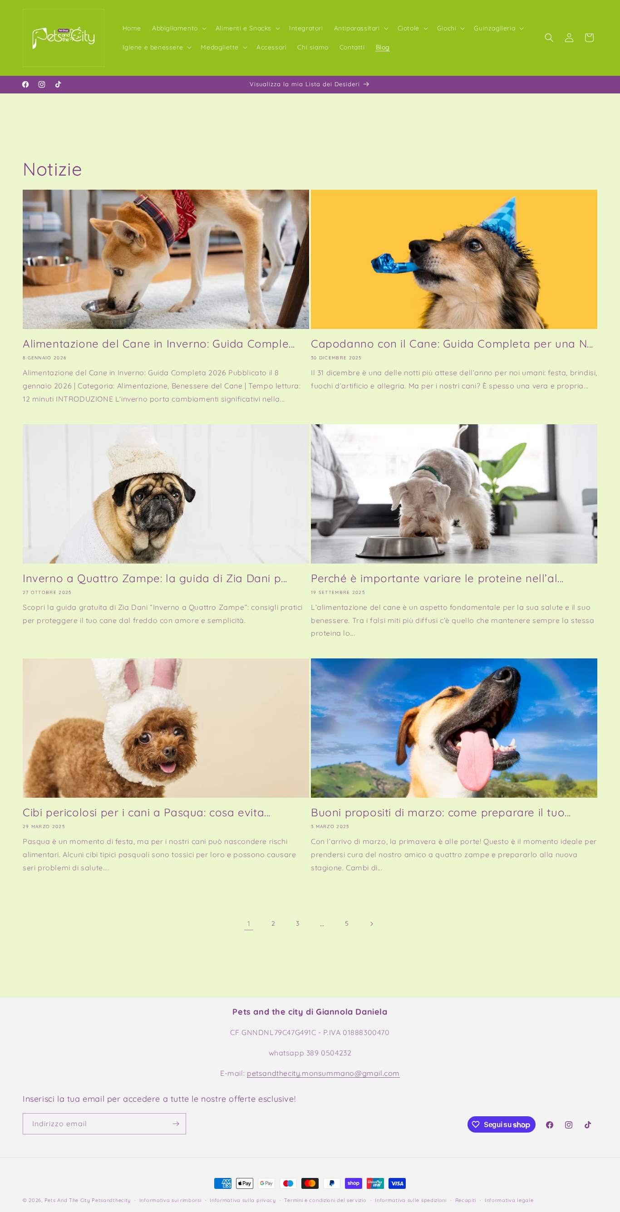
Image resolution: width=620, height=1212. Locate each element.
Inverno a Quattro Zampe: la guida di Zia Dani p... (155, 578)
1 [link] (249, 923)
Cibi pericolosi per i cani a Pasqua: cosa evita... (147, 812)
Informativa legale (509, 1200)
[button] (178, 28)
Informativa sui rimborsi (170, 1200)
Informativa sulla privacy (243, 1200)
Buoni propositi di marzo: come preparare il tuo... (441, 812)
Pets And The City (67, 1200)
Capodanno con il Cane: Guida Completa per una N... (452, 343)
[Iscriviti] (176, 1123)
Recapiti (466, 1200)
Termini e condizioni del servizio (325, 1200)
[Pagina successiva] (371, 924)
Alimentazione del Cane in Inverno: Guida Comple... (159, 343)
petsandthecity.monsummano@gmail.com (323, 1073)
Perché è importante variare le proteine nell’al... (437, 578)
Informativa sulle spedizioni (411, 1200)
